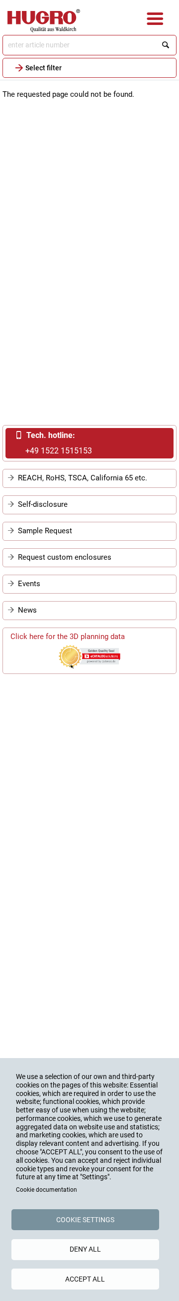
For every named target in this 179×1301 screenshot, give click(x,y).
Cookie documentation (46, 1189)
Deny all (85, 1249)
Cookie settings (85, 1220)
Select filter (43, 68)
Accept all (85, 1279)
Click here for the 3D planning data (67, 636)
